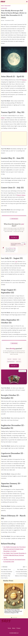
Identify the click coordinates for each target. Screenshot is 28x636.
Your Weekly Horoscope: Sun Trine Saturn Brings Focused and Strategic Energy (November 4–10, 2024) (14, 549)
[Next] (23, 599)
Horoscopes (4, 8)
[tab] (11, 617)
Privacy (18, 628)
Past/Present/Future (10, 361)
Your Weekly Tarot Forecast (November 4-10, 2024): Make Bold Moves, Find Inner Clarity (6, 572)
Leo (16, 261)
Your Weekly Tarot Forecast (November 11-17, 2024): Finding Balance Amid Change (21, 571)
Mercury (24, 80)
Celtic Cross (18, 361)
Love (19, 359)
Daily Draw (15, 359)
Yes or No (9, 359)
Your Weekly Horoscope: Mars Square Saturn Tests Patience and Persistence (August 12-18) (13, 611)
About (13, 628)
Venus (3, 117)
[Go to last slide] (4, 599)
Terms (9, 628)
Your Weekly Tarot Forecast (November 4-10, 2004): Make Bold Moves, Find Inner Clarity (14, 555)
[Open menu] (27, 2)
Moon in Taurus (21, 195)
